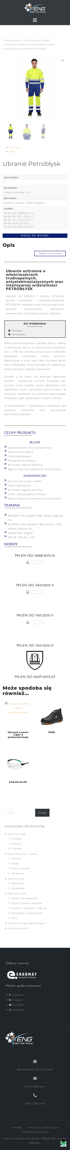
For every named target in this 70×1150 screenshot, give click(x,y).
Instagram (18, 1009)
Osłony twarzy (21, 868)
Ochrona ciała (31, 40)
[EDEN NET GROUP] (34, 1039)
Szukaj (42, 812)
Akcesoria (18, 873)
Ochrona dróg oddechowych (26, 923)
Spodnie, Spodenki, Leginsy (29, 908)
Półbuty (16, 843)
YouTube (17, 1004)
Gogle (15, 863)
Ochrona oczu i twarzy (22, 853)
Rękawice (18, 883)
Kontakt (17, 1127)
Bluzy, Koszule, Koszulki (27, 903)
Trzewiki (17, 848)
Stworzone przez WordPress (21, 1138)
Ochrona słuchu (18, 928)
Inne (14, 917)
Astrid (55, 1138)
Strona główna (12, 40)
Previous (14, 147)
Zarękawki (18, 888)
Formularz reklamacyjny (43, 1127)
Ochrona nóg (16, 834)
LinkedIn (17, 999)
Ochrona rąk (16, 878)
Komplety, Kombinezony (27, 913)
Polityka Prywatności (35, 1131)
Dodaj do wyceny (35, 235)
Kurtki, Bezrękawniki (25, 898)
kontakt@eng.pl (35, 1086)
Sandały (16, 838)
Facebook (17, 994)
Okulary (16, 858)
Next (12, 151)
